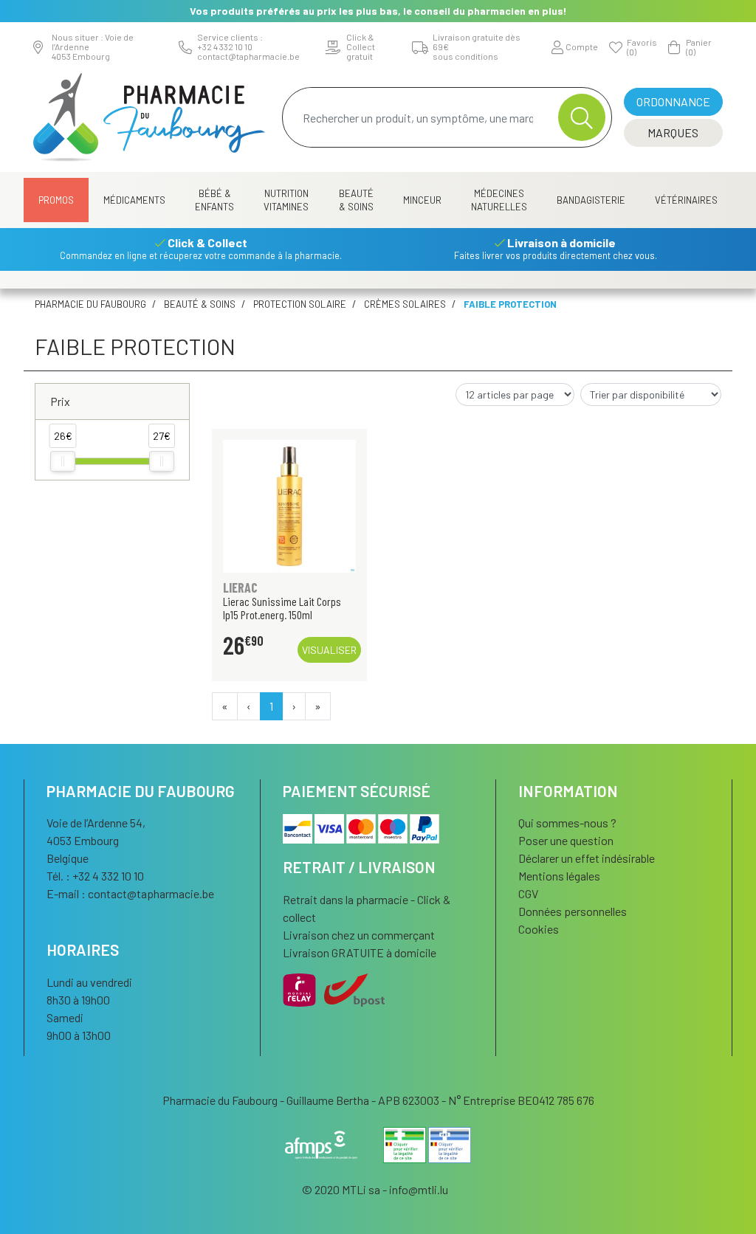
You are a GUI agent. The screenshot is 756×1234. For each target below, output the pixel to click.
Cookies (538, 929)
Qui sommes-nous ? (567, 823)
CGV (528, 893)
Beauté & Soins (356, 200)
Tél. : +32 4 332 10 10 (95, 876)
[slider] (62, 461)
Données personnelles (572, 911)
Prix (60, 401)
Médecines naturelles (499, 200)
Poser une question (566, 840)
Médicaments (134, 200)
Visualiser (329, 650)
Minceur (422, 200)
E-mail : (130, 893)
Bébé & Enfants (214, 200)
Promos (56, 200)
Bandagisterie (591, 200)
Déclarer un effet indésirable (586, 858)
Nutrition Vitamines (286, 200)
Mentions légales (559, 876)
